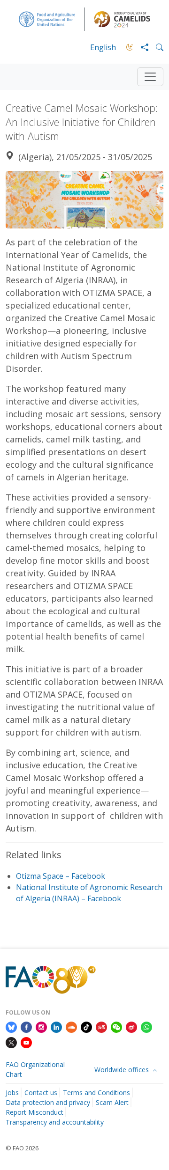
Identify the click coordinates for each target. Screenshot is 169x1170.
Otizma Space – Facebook (60, 876)
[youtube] (26, 1042)
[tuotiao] (101, 1026)
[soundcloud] (71, 1026)
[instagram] (41, 1026)
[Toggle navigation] (150, 76)
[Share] (140, 47)
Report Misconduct (34, 1112)
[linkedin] (56, 1026)
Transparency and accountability (55, 1122)
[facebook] (26, 1026)
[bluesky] (11, 1026)
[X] (11, 1042)
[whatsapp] (146, 1026)
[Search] (155, 47)
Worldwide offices (122, 1069)
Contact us (40, 1092)
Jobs (12, 1092)
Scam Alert (112, 1102)
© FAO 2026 (22, 1148)
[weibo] (131, 1026)
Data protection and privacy (48, 1102)
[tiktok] (86, 1026)
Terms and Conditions (96, 1092)
